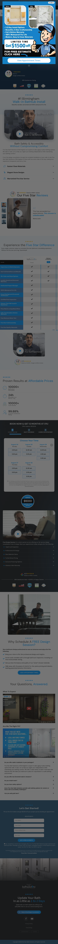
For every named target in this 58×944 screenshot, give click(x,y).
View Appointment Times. (29, 60)
